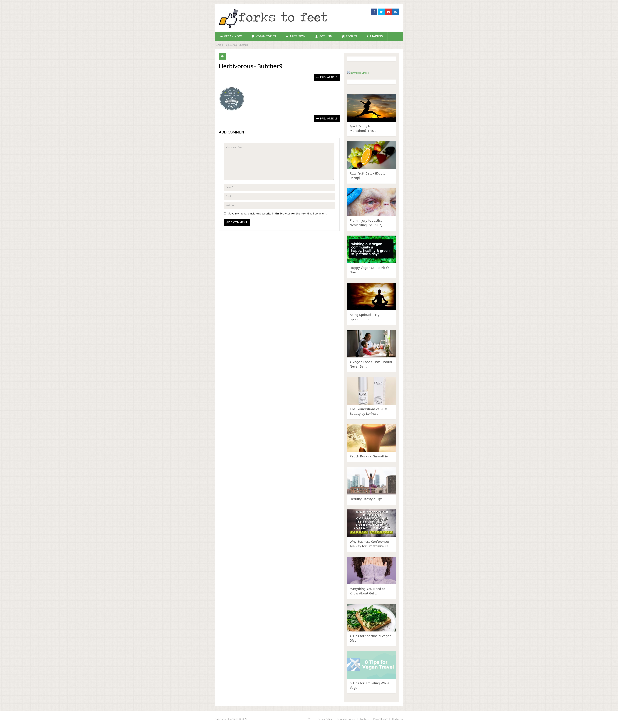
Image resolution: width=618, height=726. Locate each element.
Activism (325, 36)
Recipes (351, 36)
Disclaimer (397, 719)
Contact (364, 719)
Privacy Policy (325, 719)
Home (218, 45)
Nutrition (297, 36)
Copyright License (346, 719)
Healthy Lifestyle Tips (366, 499)
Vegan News (232, 36)
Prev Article (328, 77)
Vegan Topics (265, 36)
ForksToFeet (221, 719)
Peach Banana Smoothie (369, 456)
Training (376, 36)
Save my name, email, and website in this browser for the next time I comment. (277, 213)
